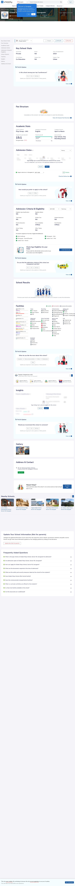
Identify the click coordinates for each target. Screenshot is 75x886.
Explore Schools (16, 6)
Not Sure (37, 76)
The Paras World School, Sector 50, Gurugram (52, 508)
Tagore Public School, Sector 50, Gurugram (36, 508)
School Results (5, 54)
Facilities (3, 56)
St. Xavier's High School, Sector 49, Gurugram (67, 508)
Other (33, 362)
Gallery (3, 61)
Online (30, 193)
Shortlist (69, 40)
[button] (66, 150)
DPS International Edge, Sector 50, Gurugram (22, 508)
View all (68, 84)
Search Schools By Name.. (36, 2)
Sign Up (40, 166)
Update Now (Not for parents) (12, 543)
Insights (3, 59)
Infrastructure (45, 359)
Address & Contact (6, 64)
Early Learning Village (39, 380)
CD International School (68, 380)
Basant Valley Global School (55, 380)
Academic (20, 359)
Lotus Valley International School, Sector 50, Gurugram (6, 509)
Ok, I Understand (69, 882)
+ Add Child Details (65, 250)
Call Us (21, 472)
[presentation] (70, 375)
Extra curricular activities (30, 359)
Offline (35, 193)
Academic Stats (5, 45)
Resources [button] (59, 6)
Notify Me (58, 40)
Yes (28, 76)
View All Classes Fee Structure (61, 118)
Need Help (67, 486)
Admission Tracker (38, 6)
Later (29, 14)
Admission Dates (5, 48)
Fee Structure (4, 43)
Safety (38, 359)
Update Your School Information (66, 12)
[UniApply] (6, 2)
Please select (23, 41)
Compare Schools (50, 6)
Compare (49, 40)
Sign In (70, 2)
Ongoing (66, 172)
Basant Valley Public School (26, 380)
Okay (33, 14)
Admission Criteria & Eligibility (6, 51)
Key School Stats (5, 41)
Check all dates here (64, 176)
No (31, 76)
